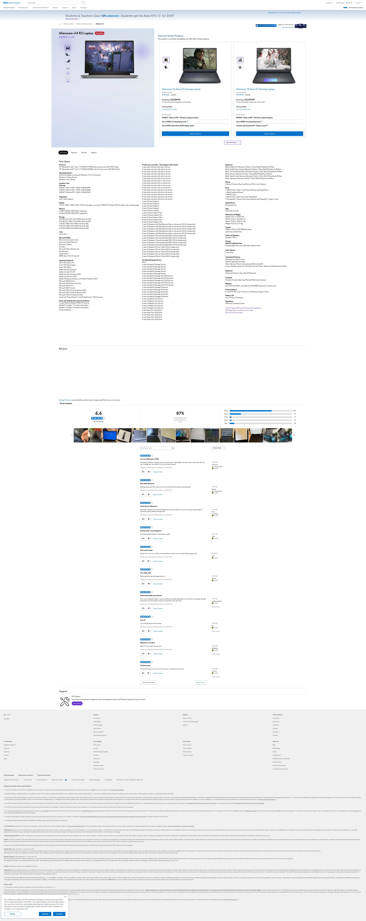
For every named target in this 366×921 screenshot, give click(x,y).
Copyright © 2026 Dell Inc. (11, 780)
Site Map (6, 719)
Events (275, 752)
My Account (96, 718)
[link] (340, 3)
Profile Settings (97, 725)
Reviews (84, 152)
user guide (45, 811)
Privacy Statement (41, 780)
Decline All (45, 914)
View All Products (231, 142)
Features (74, 152)
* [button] (66, 209)
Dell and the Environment (234, 312)
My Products (97, 728)
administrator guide (88, 811)
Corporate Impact (98, 765)
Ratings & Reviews (65, 400)
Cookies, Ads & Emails (77, 780)
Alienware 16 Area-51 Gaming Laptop (181, 89)
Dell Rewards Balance (99, 735)
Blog (274, 745)
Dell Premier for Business (355, 7)
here (118, 832)
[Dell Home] (60, 24)
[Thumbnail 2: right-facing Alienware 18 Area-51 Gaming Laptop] (240, 67)
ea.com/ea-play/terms (187, 826)
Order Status (97, 721)
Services (6, 755)
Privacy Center (277, 762)
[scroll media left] (72, 435)
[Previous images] (67, 43)
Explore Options (195, 134)
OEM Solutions (187, 752)
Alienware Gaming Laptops (85, 24)
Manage (12, 914)
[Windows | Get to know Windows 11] (266, 25)
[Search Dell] (83, 2)
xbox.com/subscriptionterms (76, 826)
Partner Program (188, 755)
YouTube (275, 735)
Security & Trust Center (279, 765)
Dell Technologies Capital (100, 752)
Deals (5, 758)
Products (6, 748)
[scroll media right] (294, 435)
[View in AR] (68, 79)
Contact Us (276, 721)
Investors (96, 755)
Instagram (276, 732)
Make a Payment (98, 732)
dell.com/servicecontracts (266, 799)
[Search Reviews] (172, 448)
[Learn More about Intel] (300, 25)
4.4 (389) (71, 37)
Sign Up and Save (71, 19)
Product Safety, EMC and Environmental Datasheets (243, 308)
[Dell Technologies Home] (11, 3)
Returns (185, 725)
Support (94, 152)
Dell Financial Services (44, 775)
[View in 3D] (68, 73)
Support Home (187, 718)
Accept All (59, 914)
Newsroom (96, 758)
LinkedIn (275, 728)
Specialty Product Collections (281, 758)
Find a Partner (187, 745)
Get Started (77, 703)
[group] (109, 60)
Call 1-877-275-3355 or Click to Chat (284, 13)
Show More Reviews (149, 682)
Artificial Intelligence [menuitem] (9, 7)
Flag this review (158, 472)
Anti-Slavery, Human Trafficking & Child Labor (129, 780)
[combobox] (56, 2)
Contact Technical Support (191, 721)
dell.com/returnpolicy (117, 790)
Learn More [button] (165, 109)
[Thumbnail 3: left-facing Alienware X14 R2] (68, 61)
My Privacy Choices (57, 780)
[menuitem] (23, 8)
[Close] (65, 897)
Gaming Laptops (68, 24)
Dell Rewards (276, 748)
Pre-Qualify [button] (173, 109)
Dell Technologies (9, 775)
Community (276, 718)
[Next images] (67, 68)
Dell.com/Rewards (230, 899)
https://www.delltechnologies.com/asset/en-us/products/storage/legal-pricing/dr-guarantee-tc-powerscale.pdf (113, 816)
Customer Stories (98, 769)
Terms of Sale (28, 780)
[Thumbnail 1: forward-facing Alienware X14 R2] (68, 48)
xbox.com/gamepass (174, 826)
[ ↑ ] (275, 799)
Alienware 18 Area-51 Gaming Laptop (255, 89)
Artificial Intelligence (10, 745)
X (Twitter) (276, 725)
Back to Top (200, 682)
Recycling (96, 762)
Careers (95, 748)
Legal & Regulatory (94, 780)
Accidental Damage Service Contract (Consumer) (201, 803)
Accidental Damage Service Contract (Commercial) (249, 803)
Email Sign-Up (277, 755)
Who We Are (96, 745)
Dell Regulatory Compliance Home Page (239, 310)
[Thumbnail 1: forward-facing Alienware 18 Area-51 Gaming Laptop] (240, 60)
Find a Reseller (187, 748)
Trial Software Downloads (280, 769)
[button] (330, 3)
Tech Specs (63, 152)
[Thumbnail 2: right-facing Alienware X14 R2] (68, 54)
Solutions (6, 752)
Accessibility (108, 780)
